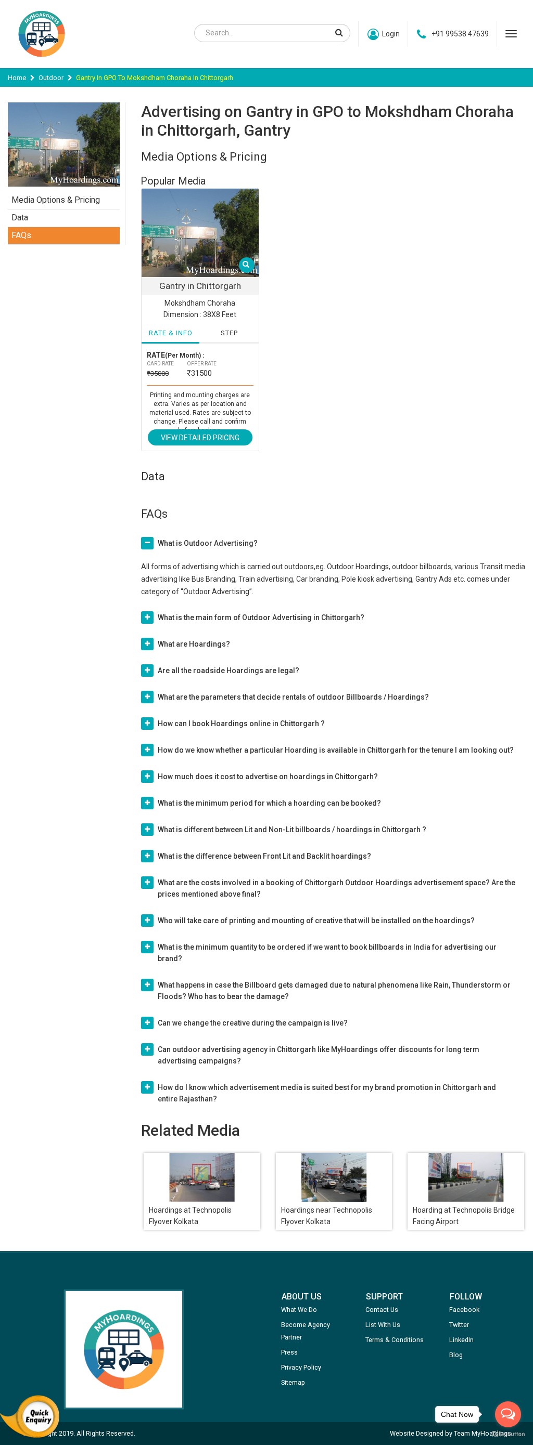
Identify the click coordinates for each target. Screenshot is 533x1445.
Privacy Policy (301, 1367)
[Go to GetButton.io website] (508, 1434)
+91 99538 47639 (460, 34)
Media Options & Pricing (55, 200)
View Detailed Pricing (200, 438)
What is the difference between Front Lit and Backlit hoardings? (264, 856)
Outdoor (51, 78)
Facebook (464, 1309)
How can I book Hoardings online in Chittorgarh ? (241, 723)
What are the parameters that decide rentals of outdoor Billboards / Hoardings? (293, 697)
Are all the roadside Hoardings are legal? (228, 670)
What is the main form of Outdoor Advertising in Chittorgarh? (261, 617)
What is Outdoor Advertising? (208, 543)
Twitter (459, 1325)
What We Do (299, 1309)
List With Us (382, 1325)
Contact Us (381, 1309)
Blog (456, 1355)
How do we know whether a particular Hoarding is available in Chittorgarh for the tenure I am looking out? (336, 750)
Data (19, 217)
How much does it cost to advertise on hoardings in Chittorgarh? (268, 776)
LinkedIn (461, 1340)
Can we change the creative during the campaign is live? (253, 1023)
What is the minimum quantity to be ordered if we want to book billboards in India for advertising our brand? (327, 953)
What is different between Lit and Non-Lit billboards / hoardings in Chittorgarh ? (292, 829)
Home (17, 78)
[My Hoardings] (41, 62)
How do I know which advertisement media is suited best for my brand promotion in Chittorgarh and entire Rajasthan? (327, 1093)
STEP (229, 333)
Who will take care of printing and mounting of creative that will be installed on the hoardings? (316, 920)
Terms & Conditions (394, 1340)
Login (391, 34)
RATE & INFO (171, 333)
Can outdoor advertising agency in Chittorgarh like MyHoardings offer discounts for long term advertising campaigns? (318, 1055)
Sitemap (293, 1382)
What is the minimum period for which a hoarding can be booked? (269, 803)
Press (289, 1352)
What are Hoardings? (194, 644)
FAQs (21, 235)
